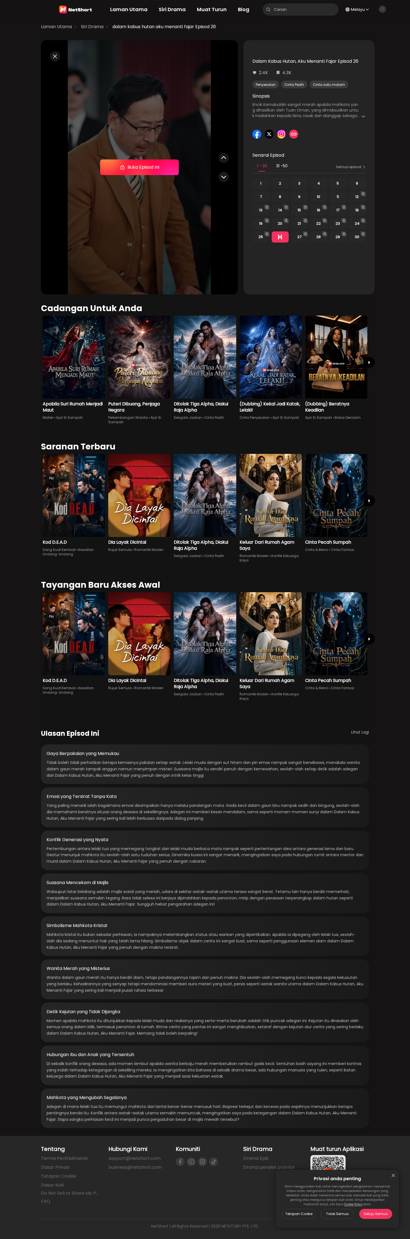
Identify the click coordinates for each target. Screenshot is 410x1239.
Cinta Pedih (294, 84)
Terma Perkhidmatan (64, 1158)
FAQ (45, 1201)
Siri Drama (92, 26)
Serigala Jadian (188, 417)
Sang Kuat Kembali (59, 549)
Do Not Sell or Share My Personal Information (70, 1193)
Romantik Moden (148, 549)
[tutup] (393, 1175)
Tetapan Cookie (298, 1213)
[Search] (268, 9)
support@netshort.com (134, 1158)
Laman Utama (56, 26)
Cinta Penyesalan (255, 417)
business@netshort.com (135, 1167)
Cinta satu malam (329, 84)
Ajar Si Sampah (69, 417)
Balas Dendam (348, 417)
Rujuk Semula (120, 549)
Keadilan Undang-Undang (68, 551)
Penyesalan (266, 84)
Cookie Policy (353, 1204)
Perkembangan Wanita (128, 417)
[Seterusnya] (369, 362)
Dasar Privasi (55, 1167)
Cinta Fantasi (342, 549)
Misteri (48, 417)
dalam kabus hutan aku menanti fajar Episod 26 (164, 26)
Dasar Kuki (52, 1185)
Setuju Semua (376, 1213)
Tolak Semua (337, 1213)
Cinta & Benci (316, 549)
